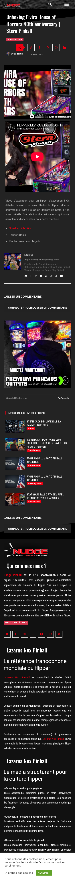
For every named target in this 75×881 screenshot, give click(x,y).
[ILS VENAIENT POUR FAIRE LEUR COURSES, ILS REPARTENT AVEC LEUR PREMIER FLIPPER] (15, 444)
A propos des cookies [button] (19, 872)
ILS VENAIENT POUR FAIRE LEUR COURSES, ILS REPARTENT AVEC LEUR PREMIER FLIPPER (47, 443)
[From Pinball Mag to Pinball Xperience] (15, 463)
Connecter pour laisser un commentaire (37, 307)
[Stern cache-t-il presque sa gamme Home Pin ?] (15, 426)
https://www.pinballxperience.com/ (41, 259)
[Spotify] (46, 275)
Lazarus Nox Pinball (53, 739)
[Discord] (25, 275)
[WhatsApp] (56, 47)
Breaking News (35, 483)
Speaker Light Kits (20, 228)
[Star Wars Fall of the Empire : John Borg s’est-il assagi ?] (15, 499)
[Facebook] (39, 47)
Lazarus (18, 53)
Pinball (31, 428)
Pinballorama (34, 450)
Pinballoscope (14, 39)
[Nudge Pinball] (12, 5)
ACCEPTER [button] (44, 872)
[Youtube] (61, 275)
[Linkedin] (64, 47)
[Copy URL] (31, 47)
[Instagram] (36, 275)
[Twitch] (51, 275)
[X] (47, 47)
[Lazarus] (8, 54)
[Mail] (41, 275)
